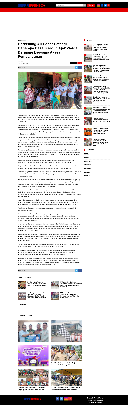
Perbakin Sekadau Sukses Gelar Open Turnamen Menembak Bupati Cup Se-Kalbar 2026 (31, 389)
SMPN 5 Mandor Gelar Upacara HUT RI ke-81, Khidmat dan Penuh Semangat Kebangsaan (101, 57)
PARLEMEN (62, 10)
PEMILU (24, 40)
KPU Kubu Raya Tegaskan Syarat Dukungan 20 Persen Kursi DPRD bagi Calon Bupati (37, 283)
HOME (20, 10)
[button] (108, 9)
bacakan (74, 63)
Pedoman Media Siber (95, 402)
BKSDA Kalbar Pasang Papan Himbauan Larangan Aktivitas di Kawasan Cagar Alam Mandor (100, 47)
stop (80, 63)
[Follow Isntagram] (66, 398)
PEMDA (33, 10)
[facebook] (102, 5)
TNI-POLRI (54, 10)
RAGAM (69, 10)
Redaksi (90, 398)
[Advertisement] (64, 25)
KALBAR (47, 10)
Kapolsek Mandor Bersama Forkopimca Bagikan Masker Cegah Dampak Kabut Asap (101, 78)
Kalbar (86, 157)
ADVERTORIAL (81, 10)
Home (19, 40)
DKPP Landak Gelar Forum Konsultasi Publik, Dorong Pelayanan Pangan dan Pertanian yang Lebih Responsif (101, 90)
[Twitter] (76, 67)
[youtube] (108, 5)
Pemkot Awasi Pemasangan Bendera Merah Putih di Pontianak (101, 119)
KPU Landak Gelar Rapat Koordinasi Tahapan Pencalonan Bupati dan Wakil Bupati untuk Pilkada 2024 (71, 284)
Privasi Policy (98, 398)
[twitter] (105, 5)
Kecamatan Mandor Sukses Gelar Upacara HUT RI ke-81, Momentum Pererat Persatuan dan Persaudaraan (101, 68)
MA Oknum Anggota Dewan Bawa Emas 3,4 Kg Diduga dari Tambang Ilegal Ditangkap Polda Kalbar (101, 111)
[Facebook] (80, 67)
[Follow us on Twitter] (61, 398)
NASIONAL (40, 10)
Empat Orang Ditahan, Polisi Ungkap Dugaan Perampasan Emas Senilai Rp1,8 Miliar (100, 131)
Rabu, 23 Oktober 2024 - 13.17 (24, 63)
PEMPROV (87, 172)
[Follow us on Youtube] (70, 398)
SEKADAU (26, 10)
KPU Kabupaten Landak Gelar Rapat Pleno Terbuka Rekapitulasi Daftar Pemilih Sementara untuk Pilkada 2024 (37, 295)
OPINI (74, 10)
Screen (91, 5)
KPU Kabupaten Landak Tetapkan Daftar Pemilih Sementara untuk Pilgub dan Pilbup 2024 (69, 295)
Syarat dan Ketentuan (95, 400)
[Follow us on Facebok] (57, 398)
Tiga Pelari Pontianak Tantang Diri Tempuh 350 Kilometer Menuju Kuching (101, 99)
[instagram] (98, 5)
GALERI (90, 10)
